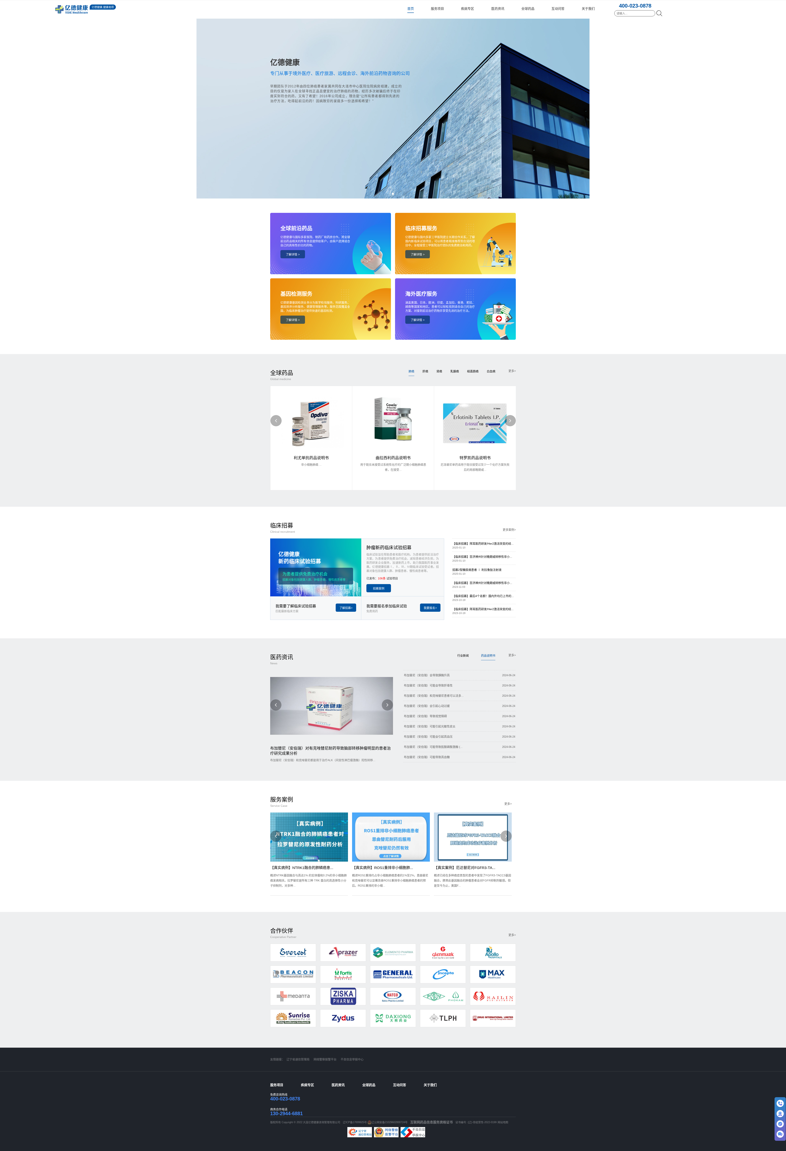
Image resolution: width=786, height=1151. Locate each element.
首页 (410, 8)
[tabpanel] (393, 99)
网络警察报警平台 (325, 1059)
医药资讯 (497, 8)
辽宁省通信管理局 (298, 1059)
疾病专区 (467, 8)
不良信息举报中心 (352, 1059)
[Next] (510, 420)
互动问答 (558, 8)
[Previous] (276, 420)
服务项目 (437, 8)
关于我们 (588, 8)
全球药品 (527, 8)
